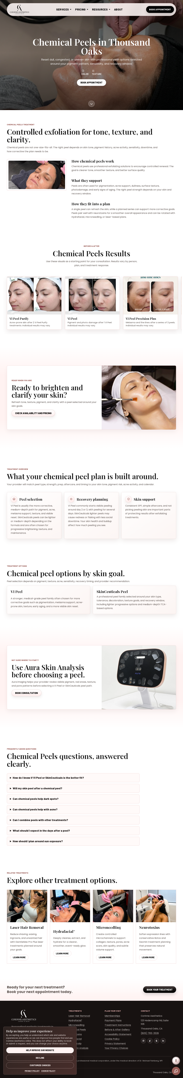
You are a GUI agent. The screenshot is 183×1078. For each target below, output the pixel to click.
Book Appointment (160, 9)
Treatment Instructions (118, 1025)
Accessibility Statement (118, 1034)
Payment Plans (113, 1020)
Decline (40, 1058)
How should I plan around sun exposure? (38, 841)
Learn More (20, 958)
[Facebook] (150, 1040)
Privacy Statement (115, 1043)
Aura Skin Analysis (78, 1048)
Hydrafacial (75, 1020)
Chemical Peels (77, 1029)
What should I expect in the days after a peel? (41, 830)
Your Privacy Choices (116, 1048)
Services (62, 9)
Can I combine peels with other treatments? (40, 820)
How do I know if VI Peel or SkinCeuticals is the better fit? (48, 777)
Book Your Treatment (160, 989)
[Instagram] (143, 1040)
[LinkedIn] (163, 1040)
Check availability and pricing (33, 413)
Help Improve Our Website (40, 1050)
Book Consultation (26, 693)
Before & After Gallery (117, 1029)
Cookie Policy (112, 1039)
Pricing (80, 9)
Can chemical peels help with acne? (35, 809)
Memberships (112, 1016)
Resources (100, 9)
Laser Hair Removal (79, 1016)
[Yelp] (156, 1040)
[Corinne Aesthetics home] (19, 9)
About (118, 9)
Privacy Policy (32, 1071)
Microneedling (76, 1025)
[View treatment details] (91, 104)
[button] (34, 295)
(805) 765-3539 (150, 1033)
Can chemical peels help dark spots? (35, 798)
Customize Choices (40, 1065)
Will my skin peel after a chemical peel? (37, 788)
